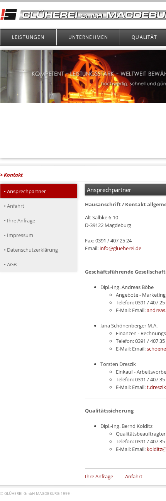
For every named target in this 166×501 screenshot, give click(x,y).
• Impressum (18, 235)
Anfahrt (133, 476)
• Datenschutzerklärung (31, 249)
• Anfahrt (14, 205)
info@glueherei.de (120, 248)
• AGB (10, 264)
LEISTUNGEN (28, 37)
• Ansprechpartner (25, 191)
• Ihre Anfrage (19, 220)
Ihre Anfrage (99, 476)
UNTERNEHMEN (88, 37)
